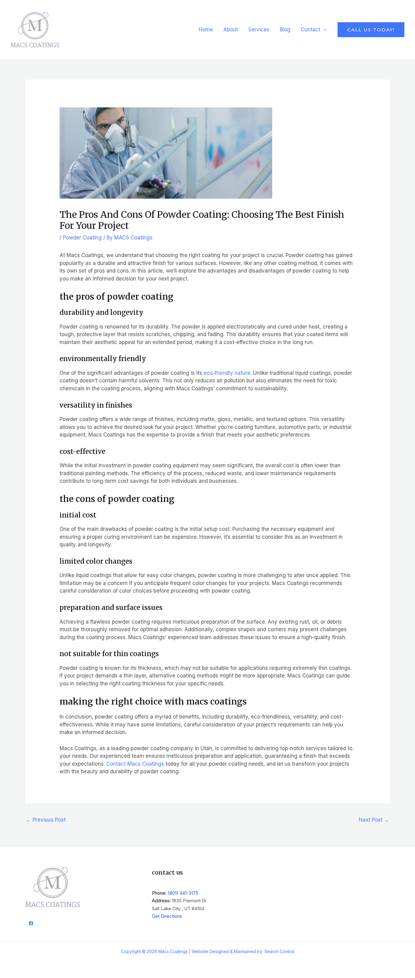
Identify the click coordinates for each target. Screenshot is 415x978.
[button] (371, 29)
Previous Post (46, 820)
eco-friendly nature (227, 373)
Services (258, 29)
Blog (285, 29)
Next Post (374, 820)
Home (206, 29)
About (230, 29)
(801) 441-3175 (183, 893)
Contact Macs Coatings (135, 764)
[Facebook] (31, 923)
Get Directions (167, 916)
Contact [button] (310, 29)
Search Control (279, 951)
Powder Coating (82, 238)
